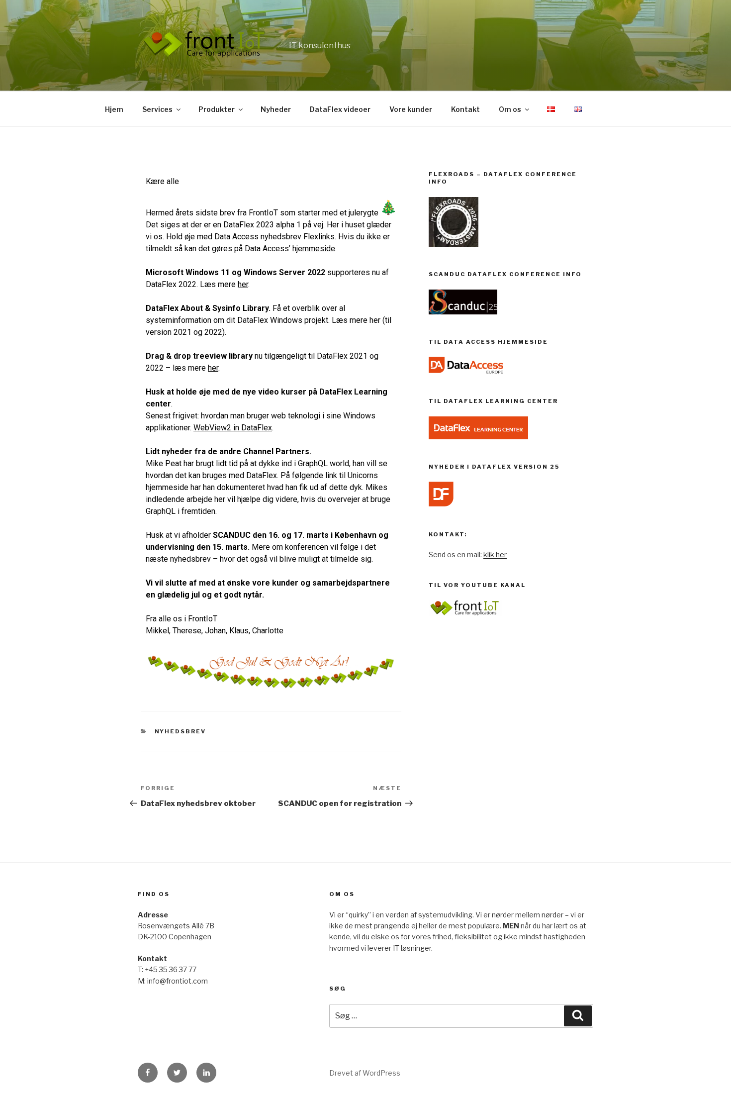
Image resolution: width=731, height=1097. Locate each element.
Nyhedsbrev (180, 731)
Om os (510, 109)
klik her (495, 554)
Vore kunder (410, 109)
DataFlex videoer (340, 109)
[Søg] (578, 1015)
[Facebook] (148, 1073)
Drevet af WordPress (364, 1073)
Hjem (114, 109)
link (331, 475)
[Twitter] (177, 1073)
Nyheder (276, 109)
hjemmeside (313, 248)
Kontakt (465, 109)
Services (157, 109)
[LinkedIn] (206, 1073)
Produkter (216, 109)
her (374, 320)
